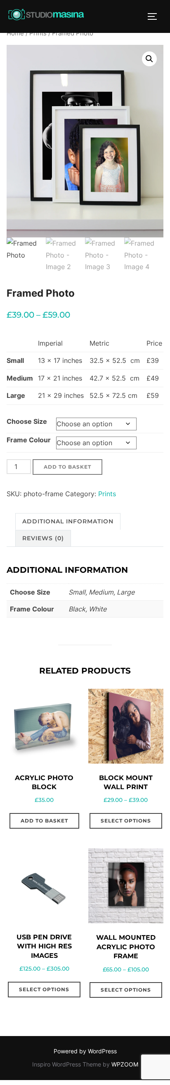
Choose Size (27, 421)
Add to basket (67, 467)
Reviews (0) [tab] (43, 538)
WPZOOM (124, 1064)
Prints (38, 33)
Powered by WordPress (85, 1051)
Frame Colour (29, 440)
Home (15, 33)
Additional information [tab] (67, 521)
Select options (126, 821)
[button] (149, 58)
